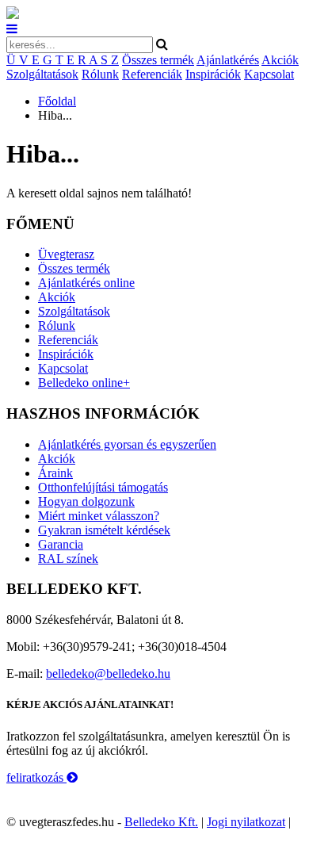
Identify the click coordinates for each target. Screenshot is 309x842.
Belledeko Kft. (161, 822)
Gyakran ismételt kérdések (104, 530)
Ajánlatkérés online (86, 282)
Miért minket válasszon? (98, 515)
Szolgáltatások (42, 74)
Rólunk (100, 74)
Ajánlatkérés (227, 60)
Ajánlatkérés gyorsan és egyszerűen (127, 444)
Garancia (60, 544)
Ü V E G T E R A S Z (62, 60)
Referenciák (152, 74)
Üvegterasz (66, 254)
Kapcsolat (269, 74)
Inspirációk (213, 74)
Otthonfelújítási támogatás (103, 487)
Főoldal (57, 101)
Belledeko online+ (84, 382)
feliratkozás (36, 777)
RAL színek (68, 558)
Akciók (280, 60)
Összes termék (158, 60)
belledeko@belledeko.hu (108, 673)
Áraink (55, 473)
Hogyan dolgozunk (86, 501)
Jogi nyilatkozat (246, 822)
